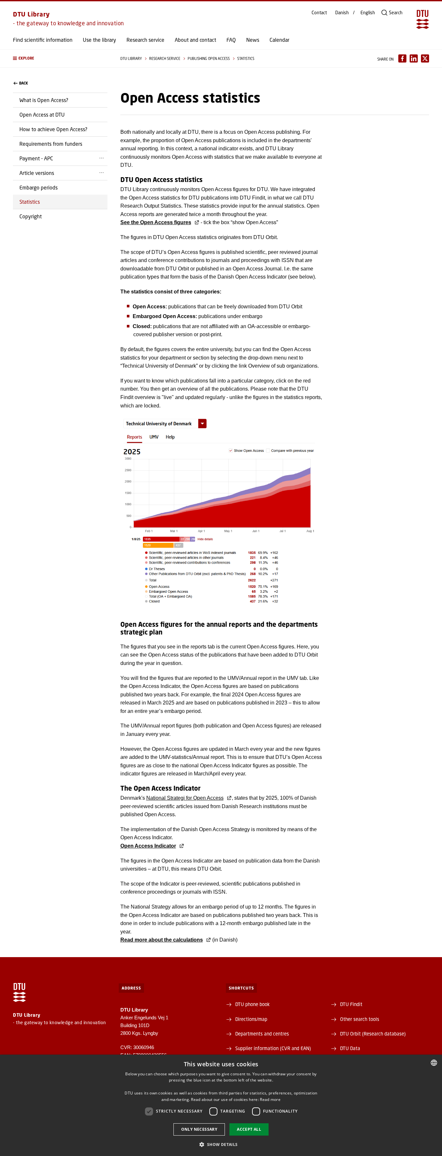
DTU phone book (252, 1004)
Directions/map (251, 1019)
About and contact (195, 39)
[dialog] (221, 1105)
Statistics (29, 202)
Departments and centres (262, 1033)
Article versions (36, 173)
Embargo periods (38, 187)
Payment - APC (36, 158)
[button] (60, 58)
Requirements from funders (50, 144)
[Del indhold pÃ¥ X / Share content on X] (425, 58)
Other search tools (359, 1019)
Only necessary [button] (199, 1129)
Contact (319, 12)
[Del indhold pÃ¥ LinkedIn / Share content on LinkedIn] (414, 58)
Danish (342, 12)
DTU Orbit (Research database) (373, 1033)
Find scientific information (42, 39)
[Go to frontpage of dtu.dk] (422, 19)
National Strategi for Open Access (185, 798)
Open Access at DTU (42, 114)
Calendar (279, 39)
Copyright (30, 216)
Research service (145, 39)
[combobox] (434, 1062)
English (367, 12)
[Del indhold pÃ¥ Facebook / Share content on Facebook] (402, 58)
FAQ (231, 39)
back (23, 83)
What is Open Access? (43, 100)
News (252, 39)
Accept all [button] (249, 1129)
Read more (270, 1099)
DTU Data (350, 1048)
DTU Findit (351, 1004)
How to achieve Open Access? (53, 129)
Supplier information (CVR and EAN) (273, 1048)
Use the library (99, 39)
